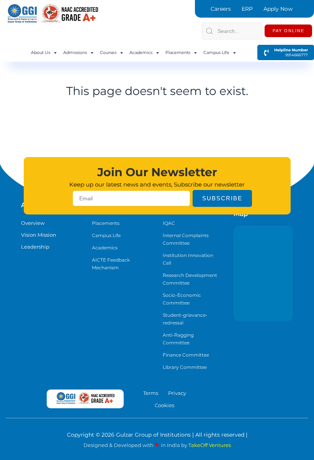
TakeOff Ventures (209, 445)
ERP (247, 8)
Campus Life (216, 52)
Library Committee (185, 367)
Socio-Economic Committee (182, 299)
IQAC (169, 223)
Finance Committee (186, 355)
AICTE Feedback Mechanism (111, 263)
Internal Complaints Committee (186, 239)
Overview (32, 223)
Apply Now (278, 8)
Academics (140, 52)
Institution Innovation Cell (188, 259)
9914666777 (293, 54)
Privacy (177, 393)
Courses (108, 52)
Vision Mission (38, 235)
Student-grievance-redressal (185, 319)
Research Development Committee (190, 279)
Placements (177, 52)
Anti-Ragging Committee (178, 338)
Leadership (35, 247)
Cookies (164, 405)
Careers (221, 8)
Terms (150, 393)
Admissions (75, 52)
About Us (40, 52)
